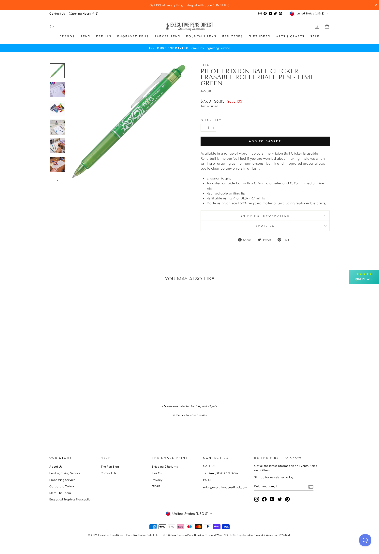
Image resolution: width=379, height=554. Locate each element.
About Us (55, 466)
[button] (189, 414)
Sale (315, 36)
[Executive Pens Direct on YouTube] (272, 499)
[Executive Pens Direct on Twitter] (279, 499)
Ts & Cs (156, 473)
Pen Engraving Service (64, 473)
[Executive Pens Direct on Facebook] (264, 499)
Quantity (211, 120)
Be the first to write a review (189, 415)
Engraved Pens (133, 36)
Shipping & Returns (165, 466)
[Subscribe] (310, 486)
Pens (85, 36)
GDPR (156, 486)
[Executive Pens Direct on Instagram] (256, 499)
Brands (67, 36)
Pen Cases (232, 36)
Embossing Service (62, 480)
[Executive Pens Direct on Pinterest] (287, 499)
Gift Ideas (259, 36)
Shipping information (265, 215)
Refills (103, 36)
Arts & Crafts (290, 36)
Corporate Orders (61, 486)
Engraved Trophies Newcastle (69, 499)
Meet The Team (60, 493)
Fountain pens (201, 36)
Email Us (265, 225)
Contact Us (57, 13)
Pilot (207, 65)
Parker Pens (167, 36)
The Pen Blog (110, 466)
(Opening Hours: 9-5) (84, 13)
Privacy (157, 480)
